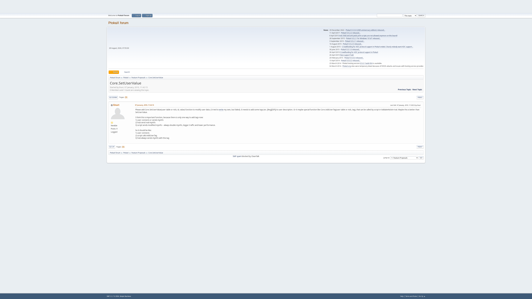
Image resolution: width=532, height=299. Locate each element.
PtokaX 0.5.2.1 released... (354, 41)
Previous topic (404, 89)
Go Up (111, 147)
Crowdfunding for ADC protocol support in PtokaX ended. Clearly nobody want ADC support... (377, 47)
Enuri (116, 104)
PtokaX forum (118, 23)
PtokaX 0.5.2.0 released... (352, 44)
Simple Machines (125, 296)
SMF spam (237, 156)
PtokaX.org (346, 66)
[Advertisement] (266, 6)
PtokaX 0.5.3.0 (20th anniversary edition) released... (365, 30)
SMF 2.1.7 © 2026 (113, 296)
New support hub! (347, 55)
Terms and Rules (411, 296)
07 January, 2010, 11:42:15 (144, 105)
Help (402, 296)
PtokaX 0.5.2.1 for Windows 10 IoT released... (363, 38)
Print (420, 97)
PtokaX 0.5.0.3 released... (354, 58)
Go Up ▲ (422, 296)
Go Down (113, 97)
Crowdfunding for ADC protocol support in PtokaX (359, 52)
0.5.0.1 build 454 (366, 63)
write (221, 109)
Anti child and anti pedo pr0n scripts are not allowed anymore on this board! (368, 35)
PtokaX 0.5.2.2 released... (350, 33)
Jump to (386, 157)
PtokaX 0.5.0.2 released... (350, 60)
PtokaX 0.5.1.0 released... (350, 49)
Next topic (417, 89)
